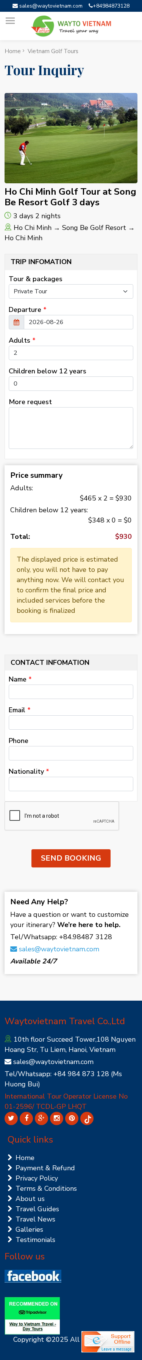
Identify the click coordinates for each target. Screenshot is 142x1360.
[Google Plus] (41, 1118)
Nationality (29, 771)
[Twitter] (11, 1118)
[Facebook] (26, 1118)
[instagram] (56, 1118)
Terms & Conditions (46, 1188)
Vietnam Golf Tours (53, 51)
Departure (28, 309)
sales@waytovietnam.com (50, 5)
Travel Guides (37, 1209)
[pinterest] (71, 1118)
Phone (18, 740)
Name (20, 679)
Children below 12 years (47, 371)
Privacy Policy (37, 1178)
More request (30, 401)
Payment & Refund (45, 1168)
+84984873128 (111, 5)
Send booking (71, 858)
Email (20, 710)
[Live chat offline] (107, 1341)
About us (30, 1198)
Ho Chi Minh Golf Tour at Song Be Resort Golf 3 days (70, 197)
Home (13, 51)
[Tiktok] (87, 1118)
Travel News (35, 1219)
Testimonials (35, 1239)
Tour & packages (35, 278)
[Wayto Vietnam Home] (71, 26)
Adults (22, 340)
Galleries (29, 1229)
